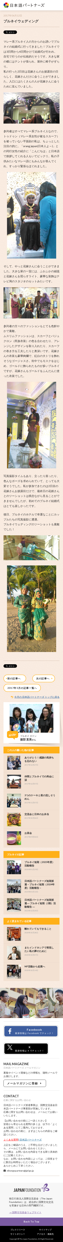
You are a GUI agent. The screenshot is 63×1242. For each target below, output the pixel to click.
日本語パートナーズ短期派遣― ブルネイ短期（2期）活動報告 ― (40, 903)
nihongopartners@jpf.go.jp (20, 1170)
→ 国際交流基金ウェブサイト (25, 1212)
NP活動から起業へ (34, 966)
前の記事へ (14, 678)
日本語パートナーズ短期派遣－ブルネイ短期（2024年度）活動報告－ (39, 884)
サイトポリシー (17, 1234)
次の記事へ (43, 678)
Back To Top (31, 1221)
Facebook (34, 1031)
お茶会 (28, 832)
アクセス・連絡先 (45, 1234)
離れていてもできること (37, 928)
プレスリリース (17, 1229)
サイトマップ (45, 1229)
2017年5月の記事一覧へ (22, 687)
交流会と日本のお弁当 (36, 814)
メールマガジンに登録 (23, 1083)
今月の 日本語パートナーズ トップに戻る (36, 696)
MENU (56, 5)
